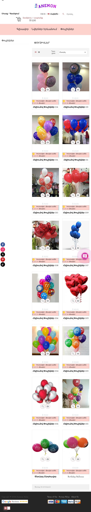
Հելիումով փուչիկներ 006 (45, 318)
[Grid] (35, 52)
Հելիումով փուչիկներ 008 (45, 266)
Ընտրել (72, 52)
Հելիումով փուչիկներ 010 (45, 213)
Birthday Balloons (76, 477)
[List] (39, 52)
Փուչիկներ (8, 41)
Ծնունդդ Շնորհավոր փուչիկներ (45, 477)
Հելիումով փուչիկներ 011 (76, 160)
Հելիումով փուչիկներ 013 (75, 107)
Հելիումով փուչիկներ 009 (76, 213)
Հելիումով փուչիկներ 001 (75, 424)
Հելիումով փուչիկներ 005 (76, 318)
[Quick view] (43, 89)
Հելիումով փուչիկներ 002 (45, 424)
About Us (75, 497)
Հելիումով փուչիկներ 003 (75, 371)
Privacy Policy (64, 497)
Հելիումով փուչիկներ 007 (75, 266)
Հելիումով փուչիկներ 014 (45, 107)
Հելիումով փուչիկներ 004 (45, 371)
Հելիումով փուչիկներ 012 (45, 160)
